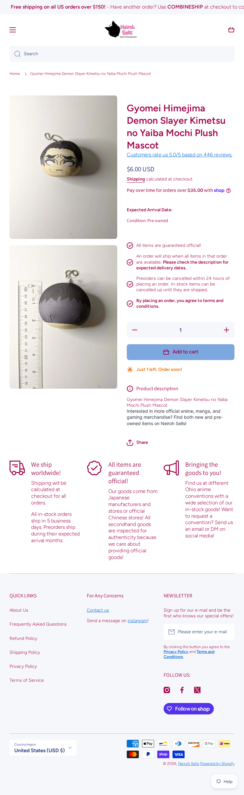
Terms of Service (27, 680)
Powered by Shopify (217, 763)
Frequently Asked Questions (38, 624)
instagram (137, 620)
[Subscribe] (226, 632)
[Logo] (122, 29)
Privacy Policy (23, 666)
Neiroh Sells (188, 763)
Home (15, 73)
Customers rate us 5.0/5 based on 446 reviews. (179, 155)
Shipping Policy (25, 652)
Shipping (136, 179)
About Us (19, 610)
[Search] (15, 54)
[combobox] (122, 54)
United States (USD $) (39, 750)
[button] (137, 442)
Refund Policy (23, 638)
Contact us (98, 610)
